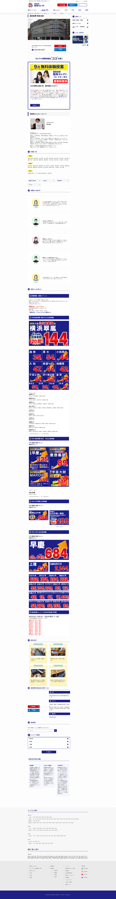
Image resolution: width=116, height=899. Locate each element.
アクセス (30, 184)
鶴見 (43, 857)
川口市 (34, 843)
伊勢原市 (34, 822)
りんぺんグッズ (68, 879)
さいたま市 (30, 841)
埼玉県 (29, 839)
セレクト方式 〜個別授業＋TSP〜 (35, 868)
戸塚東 (53, 857)
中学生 (72, 10)
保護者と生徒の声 (32, 180)
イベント (67, 866)
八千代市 (34, 835)
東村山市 (46, 830)
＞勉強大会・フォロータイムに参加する (40, 312)
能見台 (59, 857)
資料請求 (72, 4)
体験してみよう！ (32, 870)
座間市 (50, 822)
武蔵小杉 (57, 858)
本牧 (34, 858)
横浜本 (79, 858)
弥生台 (76, 858)
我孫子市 (43, 835)
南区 (36, 820)
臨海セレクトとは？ (32, 10)
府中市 (43, 830)
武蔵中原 (65, 858)
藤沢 (74, 857)
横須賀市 (53, 822)
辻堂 (35, 857)
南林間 (43, 858)
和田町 (86, 858)
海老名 (51, 856)
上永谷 (72, 856)
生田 (35, 856)
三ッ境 (40, 858)
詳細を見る (35, 105)
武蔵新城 (61, 858)
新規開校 (67, 870)
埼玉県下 (30, 843)
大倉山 (57, 856)
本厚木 (29, 858)
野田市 (64, 835)
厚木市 (38, 822)
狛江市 (50, 830)
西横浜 (56, 857)
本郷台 (32, 858)
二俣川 (77, 857)
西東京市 (56, 830)
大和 (68, 858)
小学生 (65, 10)
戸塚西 (50, 857)
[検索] (55, 730)
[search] (79, 4)
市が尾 (41, 856)
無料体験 (60, 46)
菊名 (85, 856)
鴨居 (74, 856)
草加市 (49, 843)
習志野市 (58, 835)
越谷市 (52, 843)
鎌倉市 (72, 822)
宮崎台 (47, 858)
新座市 (40, 843)
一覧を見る (84, 45)
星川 (82, 857)
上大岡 (69, 856)
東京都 (29, 826)
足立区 (56, 828)
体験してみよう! (56, 10)
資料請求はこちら (60, 49)
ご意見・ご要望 (68, 882)
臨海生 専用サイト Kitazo (70, 868)
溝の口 (37, 858)
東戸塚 (67, 857)
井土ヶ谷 (44, 856)
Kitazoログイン (78, 1)
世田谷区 (34, 828)
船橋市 (62, 835)
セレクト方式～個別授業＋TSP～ (45, 10)
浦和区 (36, 841)
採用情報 (67, 877)
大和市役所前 (72, 858)
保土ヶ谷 (85, 857)
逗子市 (70, 822)
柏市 (49, 835)
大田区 (38, 828)
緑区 (39, 820)
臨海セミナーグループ (70, 875)
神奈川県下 (30, 822)
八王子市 (37, 830)
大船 (59, 856)
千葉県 (29, 833)
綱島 (37, 857)
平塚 (72, 857)
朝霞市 (46, 843)
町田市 (53, 830)
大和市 (41, 822)
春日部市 (43, 843)
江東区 (47, 828)
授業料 (86, 10)
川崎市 (30, 817)
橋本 (61, 857)
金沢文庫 (65, 856)
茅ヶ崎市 (63, 822)
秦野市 (60, 822)
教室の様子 (59, 180)
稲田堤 (48, 856)
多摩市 (41, 830)
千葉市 (38, 835)
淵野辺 (80, 857)
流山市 (52, 835)
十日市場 (46, 857)
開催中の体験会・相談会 (77, 20)
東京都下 (30, 830)
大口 (54, 856)
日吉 (69, 857)
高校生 (79, 10)
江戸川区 (43, 828)
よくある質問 (84, 1)
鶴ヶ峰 (40, 857)
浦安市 (55, 835)
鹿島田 (62, 856)
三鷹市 (34, 830)
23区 (30, 828)
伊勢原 (38, 856)
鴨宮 (77, 856)
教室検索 (52, 868)
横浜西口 (82, 858)
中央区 (34, 820)
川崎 (79, 856)
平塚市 (47, 822)
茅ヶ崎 (29, 857)
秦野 (64, 857)
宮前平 (50, 858)
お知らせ (45, 180)
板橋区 (41, 828)
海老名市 (56, 822)
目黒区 (50, 828)
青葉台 (29, 856)
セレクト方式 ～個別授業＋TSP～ (78, 27)
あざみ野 (32, 856)
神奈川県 (29, 815)
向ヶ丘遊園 (53, 858)
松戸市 (47, 835)
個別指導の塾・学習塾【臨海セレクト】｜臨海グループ (58, 894)
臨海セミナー (68, 884)
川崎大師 (82, 856)
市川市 (41, 835)
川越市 (37, 843)
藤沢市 (67, 822)
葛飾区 (53, 828)
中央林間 (32, 857)
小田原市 (43, 822)
